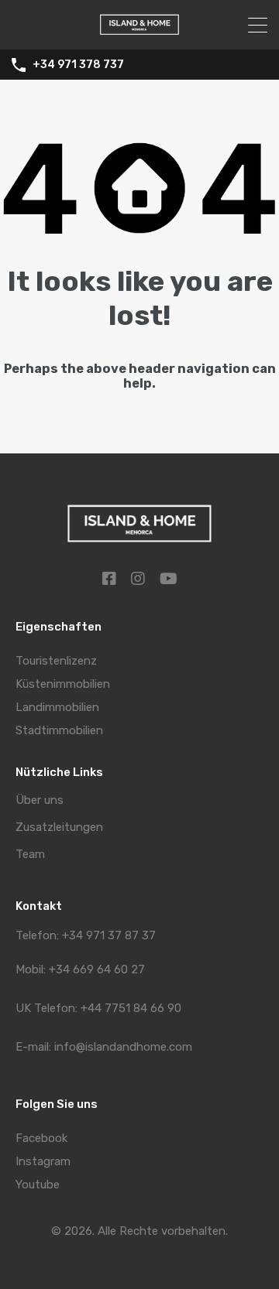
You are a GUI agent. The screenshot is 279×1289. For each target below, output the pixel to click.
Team (30, 854)
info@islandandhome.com (123, 1047)
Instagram (43, 1161)
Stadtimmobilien (59, 730)
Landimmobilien (57, 707)
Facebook (41, 1138)
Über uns (40, 800)
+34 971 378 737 (78, 65)
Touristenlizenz (56, 661)
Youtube (38, 1185)
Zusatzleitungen (59, 827)
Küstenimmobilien (63, 684)
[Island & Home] (139, 31)
